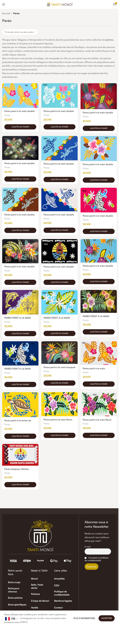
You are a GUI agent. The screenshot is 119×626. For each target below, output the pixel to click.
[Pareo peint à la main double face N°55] (59, 251)
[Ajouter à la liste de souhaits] (35, 85)
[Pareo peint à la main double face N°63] (20, 199)
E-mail (87, 546)
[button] (20, 126)
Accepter (106, 618)
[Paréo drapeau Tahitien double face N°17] (20, 455)
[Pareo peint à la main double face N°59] (20, 251)
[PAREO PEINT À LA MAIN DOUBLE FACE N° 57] (20, 353)
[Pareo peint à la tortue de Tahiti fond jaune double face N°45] (20, 404)
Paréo (7, 115)
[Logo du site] (59, 4)
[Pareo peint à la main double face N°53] (59, 95)
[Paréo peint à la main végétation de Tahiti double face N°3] (99, 353)
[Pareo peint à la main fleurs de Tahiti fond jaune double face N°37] (59, 404)
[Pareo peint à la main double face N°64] (59, 148)
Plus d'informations (84, 618)
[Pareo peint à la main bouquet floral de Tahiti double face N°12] (59, 352)
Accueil (6, 13)
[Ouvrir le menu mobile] (4, 4)
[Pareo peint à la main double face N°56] (99, 200)
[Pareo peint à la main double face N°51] (99, 96)
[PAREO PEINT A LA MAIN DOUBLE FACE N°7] (99, 301)
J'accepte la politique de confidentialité (96, 559)
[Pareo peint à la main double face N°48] (20, 148)
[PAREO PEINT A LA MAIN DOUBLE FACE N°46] (20, 302)
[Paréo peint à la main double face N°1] (99, 250)
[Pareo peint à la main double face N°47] (59, 199)
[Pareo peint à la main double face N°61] (99, 148)
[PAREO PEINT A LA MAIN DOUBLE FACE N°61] (59, 302)
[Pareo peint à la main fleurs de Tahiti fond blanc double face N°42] (99, 404)
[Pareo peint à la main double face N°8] (20, 95)
